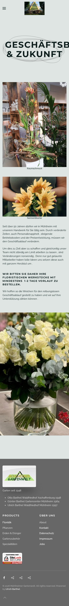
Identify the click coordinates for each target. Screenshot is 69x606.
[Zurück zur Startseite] (34, 8)
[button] (4, 8)
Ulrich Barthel (13, 589)
